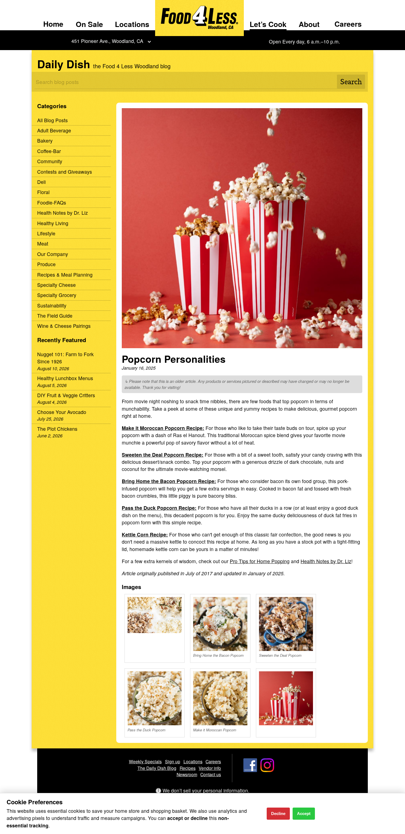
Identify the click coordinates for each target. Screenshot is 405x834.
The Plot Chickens (57, 431)
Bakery (45, 140)
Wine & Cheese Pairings (64, 325)
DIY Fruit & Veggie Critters (66, 398)
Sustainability (51, 305)
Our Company (52, 253)
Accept (303, 813)
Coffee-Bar (49, 151)
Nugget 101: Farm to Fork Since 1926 (65, 361)
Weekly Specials (145, 761)
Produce (46, 264)
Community (49, 161)
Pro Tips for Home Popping (260, 561)
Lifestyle (46, 233)
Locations (132, 24)
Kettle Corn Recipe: (145, 534)
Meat (42, 243)
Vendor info (210, 768)
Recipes (188, 768)
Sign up (172, 761)
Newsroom (187, 774)
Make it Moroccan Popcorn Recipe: (163, 427)
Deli (41, 181)
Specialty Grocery (56, 294)
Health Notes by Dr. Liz (62, 212)
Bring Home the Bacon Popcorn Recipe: (169, 481)
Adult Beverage (54, 130)
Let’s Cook (268, 24)
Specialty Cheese (56, 284)
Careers (348, 23)
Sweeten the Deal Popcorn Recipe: (162, 454)
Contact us (210, 774)
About (309, 24)
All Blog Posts (52, 120)
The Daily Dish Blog (156, 768)
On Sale (89, 24)
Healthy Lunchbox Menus (65, 381)
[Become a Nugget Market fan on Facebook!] (250, 770)
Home (53, 23)
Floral (43, 192)
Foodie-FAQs (51, 202)
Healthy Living (52, 223)
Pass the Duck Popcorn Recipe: (159, 507)
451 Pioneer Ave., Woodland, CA (107, 40)
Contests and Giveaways (64, 171)
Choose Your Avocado (61, 415)
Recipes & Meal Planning (65, 274)
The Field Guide (54, 315)
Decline (278, 813)
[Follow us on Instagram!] (267, 770)
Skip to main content (27, 4)
